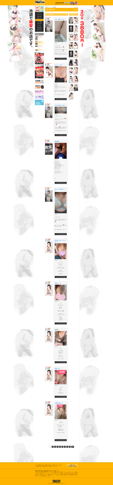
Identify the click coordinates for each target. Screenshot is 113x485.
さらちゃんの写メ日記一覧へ (60, 58)
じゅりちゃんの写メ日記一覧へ (60, 323)
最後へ (72, 446)
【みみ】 (39, 43)
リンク (52, 466)
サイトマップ (55, 466)
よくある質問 (36, 466)
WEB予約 (66, 2)
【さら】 (39, 48)
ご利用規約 (43, 466)
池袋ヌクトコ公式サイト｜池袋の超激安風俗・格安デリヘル (57, 483)
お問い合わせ (46, 466)
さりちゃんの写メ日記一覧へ (60, 182)
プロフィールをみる (48, 33)
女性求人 (40, 466)
